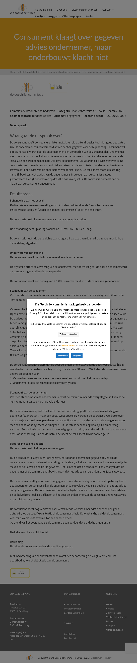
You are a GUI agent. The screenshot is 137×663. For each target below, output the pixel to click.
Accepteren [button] (63, 355)
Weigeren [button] (77, 355)
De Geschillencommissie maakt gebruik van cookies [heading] (68, 304)
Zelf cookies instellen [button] (68, 334)
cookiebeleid (68, 345)
